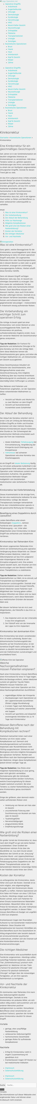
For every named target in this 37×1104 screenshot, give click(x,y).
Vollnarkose (10, 453)
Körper (10, 60)
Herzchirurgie (13, 20)
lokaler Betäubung (22, 463)
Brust (10, 47)
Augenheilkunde (14, 9)
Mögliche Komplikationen (15, 223)
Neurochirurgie (14, 28)
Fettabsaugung (27, 442)
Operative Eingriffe (13, 4)
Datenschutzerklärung (14, 1071)
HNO (10, 23)
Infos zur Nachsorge (13, 220)
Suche (2, 1085)
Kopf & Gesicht (14, 57)
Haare (10, 49)
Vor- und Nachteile (13, 236)
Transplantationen (15, 36)
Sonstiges (12, 41)
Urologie (11, 38)
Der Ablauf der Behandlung (16, 218)
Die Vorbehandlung (13, 215)
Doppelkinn (16, 523)
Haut (10, 52)
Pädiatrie (11, 33)
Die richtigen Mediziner (14, 234)
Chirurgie (11, 12)
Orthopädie (12, 31)
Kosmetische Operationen (15, 44)
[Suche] (2, 1089)
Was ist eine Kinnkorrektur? (16, 212)
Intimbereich (13, 54)
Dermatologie (13, 15)
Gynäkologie (13, 17)
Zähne (10, 62)
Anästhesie (12, 7)
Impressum (9, 1068)
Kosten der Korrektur (13, 231)
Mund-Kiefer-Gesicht (16, 25)
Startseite (4, 138)
